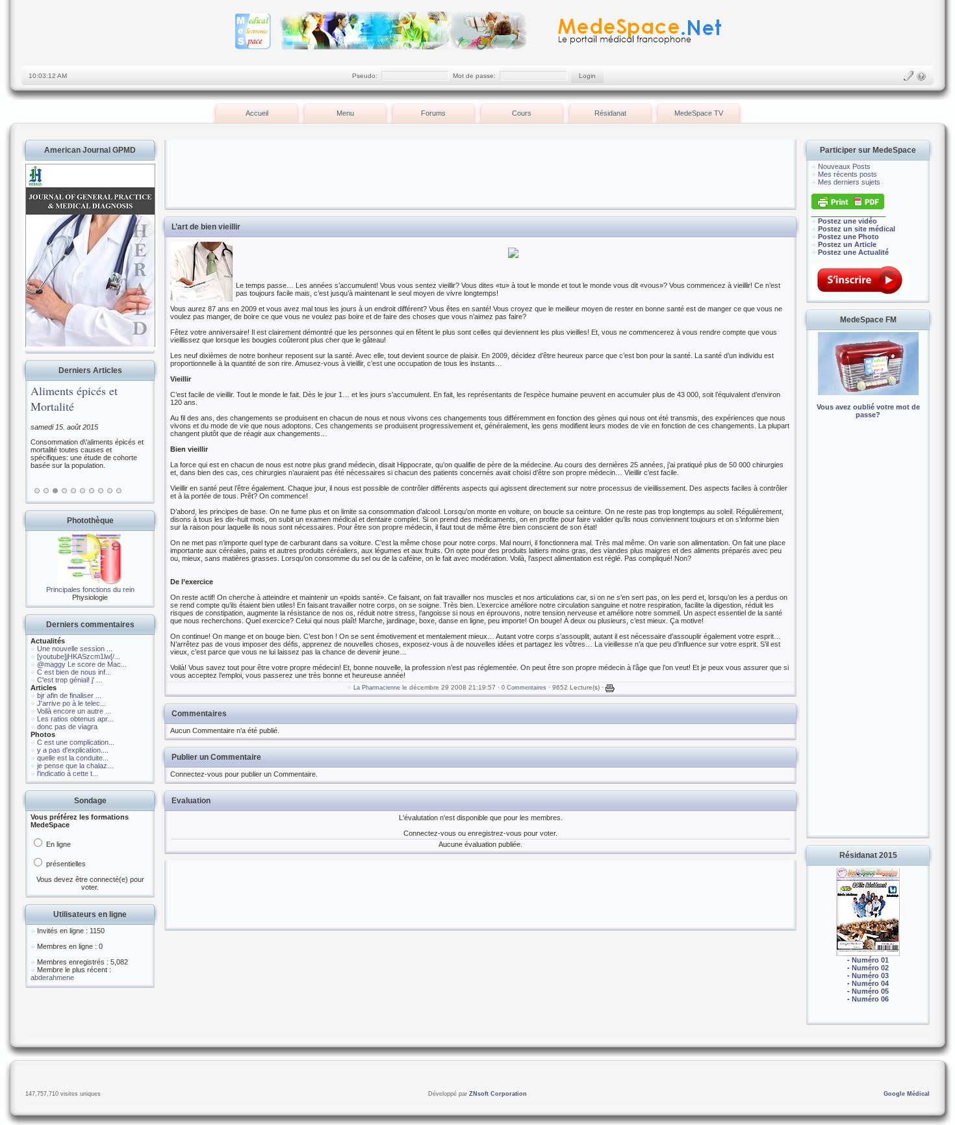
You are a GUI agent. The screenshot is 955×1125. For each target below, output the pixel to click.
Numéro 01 (870, 960)
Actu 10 (118, 490)
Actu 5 (73, 490)
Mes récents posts (847, 174)
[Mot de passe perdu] (921, 76)
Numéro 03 (870, 975)
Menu (345, 113)
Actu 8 (100, 490)
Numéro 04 (870, 983)
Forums (433, 113)
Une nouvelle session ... (74, 649)
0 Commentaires (524, 687)
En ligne (57, 844)
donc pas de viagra (67, 727)
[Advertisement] (868, 637)
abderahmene (52, 977)
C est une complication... (75, 742)
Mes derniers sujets (849, 182)
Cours (521, 113)
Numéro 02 (870, 968)
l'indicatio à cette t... (67, 773)
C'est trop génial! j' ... (69, 680)
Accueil (257, 113)
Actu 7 (91, 490)
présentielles (65, 864)
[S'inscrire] (908, 76)
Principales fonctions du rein (90, 589)
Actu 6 (82, 490)
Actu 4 (64, 490)
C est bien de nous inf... (74, 672)
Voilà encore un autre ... (74, 711)
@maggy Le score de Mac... (82, 664)
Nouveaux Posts (844, 166)
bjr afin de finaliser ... (69, 695)
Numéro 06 (870, 999)
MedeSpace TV (698, 113)
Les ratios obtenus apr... (75, 719)
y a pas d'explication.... (72, 750)
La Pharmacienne (376, 687)
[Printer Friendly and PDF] (847, 207)
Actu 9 (109, 490)
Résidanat (610, 113)
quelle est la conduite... (72, 758)
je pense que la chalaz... (75, 765)
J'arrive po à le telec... (71, 703)
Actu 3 (55, 490)
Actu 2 (46, 490)
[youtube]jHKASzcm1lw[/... (78, 656)
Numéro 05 (870, 991)
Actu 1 (37, 490)
